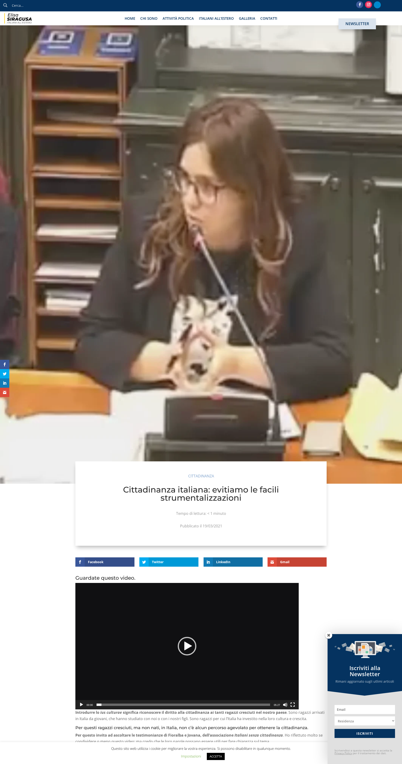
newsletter (357, 23)
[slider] (183, 705)
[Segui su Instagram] (368, 4)
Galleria (247, 19)
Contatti (268, 19)
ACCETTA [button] (216, 756)
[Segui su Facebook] (359, 4)
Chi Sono (148, 19)
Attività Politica (178, 19)
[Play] (81, 704)
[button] (187, 646)
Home (130, 19)
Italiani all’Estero (216, 19)
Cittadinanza (201, 476)
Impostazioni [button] (191, 756)
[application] (187, 646)
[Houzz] (377, 4)
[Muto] (285, 704)
